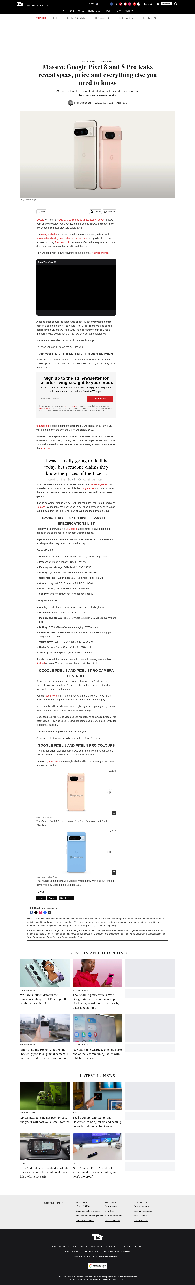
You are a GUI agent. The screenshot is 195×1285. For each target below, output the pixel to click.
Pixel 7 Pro (46, 448)
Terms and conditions (131, 1247)
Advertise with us (109, 1252)
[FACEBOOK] (32, 912)
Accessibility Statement (64, 1247)
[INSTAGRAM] (41, 912)
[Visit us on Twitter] (116, 4)
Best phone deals (142, 1206)
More (127, 11)
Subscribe (166, 4)
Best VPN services (85, 1220)
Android (40, 663)
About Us (113, 1247)
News (124, 103)
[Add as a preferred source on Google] (97, 1266)
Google (40, 219)
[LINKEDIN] (45, 912)
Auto (118, 11)
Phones (93, 62)
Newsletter (111, 212)
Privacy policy (72, 1252)
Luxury (108, 11)
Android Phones (106, 62)
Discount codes (141, 1220)
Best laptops (111, 1206)
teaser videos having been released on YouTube (61, 238)
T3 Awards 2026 (102, 18)
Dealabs (40, 507)
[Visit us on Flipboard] (134, 4)
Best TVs (109, 1211)
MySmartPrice (52, 761)
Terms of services (71, 406)
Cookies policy (90, 1252)
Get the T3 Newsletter (76, 18)
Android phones (100, 253)
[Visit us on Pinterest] (120, 4)
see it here (51, 695)
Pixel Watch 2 (62, 242)
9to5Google (42, 426)
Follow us (97, 212)
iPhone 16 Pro (83, 1206)
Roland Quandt (99, 484)
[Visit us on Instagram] (129, 4)
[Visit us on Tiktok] (138, 4)
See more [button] (76, 479)
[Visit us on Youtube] (125, 4)
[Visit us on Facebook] (111, 4)
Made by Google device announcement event (81, 219)
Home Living (94, 11)
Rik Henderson (84, 103)
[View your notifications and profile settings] (158, 4)
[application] (76, 287)
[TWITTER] (36, 912)
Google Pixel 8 (49, 234)
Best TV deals (140, 1216)
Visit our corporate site (128, 1277)
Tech (71, 11)
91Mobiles (71, 529)
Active (81, 11)
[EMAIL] (50, 912)
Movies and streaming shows (89, 1216)
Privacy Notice (44, 408)
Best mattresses (112, 1220)
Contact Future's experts (93, 1247)
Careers (125, 1252)
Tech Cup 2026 (149, 18)
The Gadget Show (125, 18)
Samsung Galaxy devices (88, 1211)
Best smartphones (113, 1216)
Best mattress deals (143, 1211)
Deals (55, 18)
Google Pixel (87, 488)
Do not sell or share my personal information (97, 1256)
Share (43, 212)
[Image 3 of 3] (110, 792)
